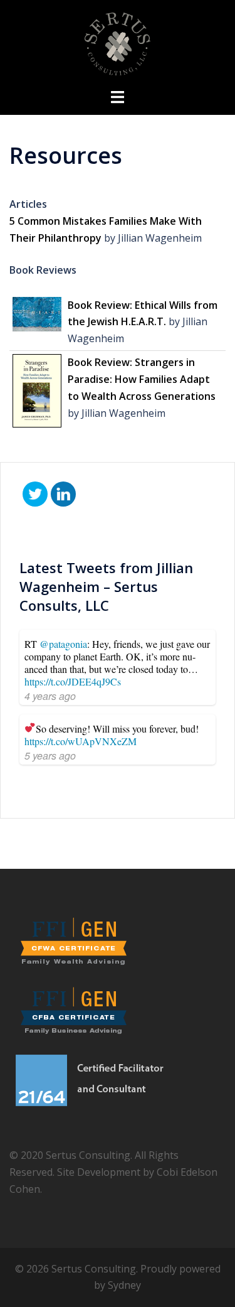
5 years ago (50, 755)
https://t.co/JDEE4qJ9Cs (72, 681)
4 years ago (50, 696)
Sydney (124, 1285)
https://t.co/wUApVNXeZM (80, 741)
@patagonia (63, 643)
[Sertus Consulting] (117, 43)
